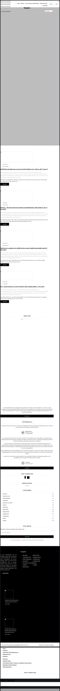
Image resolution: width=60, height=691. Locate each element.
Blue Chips (5, 493)
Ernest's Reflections (6, 498)
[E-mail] (28, 477)
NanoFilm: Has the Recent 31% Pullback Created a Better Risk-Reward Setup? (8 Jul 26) (10, 630)
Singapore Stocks (6, 511)
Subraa (52, 645)
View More (27, 468)
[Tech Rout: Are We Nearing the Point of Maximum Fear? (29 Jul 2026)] (12, 587)
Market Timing (5, 509)
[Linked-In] (6, 638)
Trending (4, 520)
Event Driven (5, 500)
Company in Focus (6, 496)
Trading (4, 518)
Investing (4, 504)
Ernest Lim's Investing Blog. (14, 645)
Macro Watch (5, 507)
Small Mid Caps (6, 513)
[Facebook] (25, 477)
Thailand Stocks (6, 516)
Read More (27, 416)
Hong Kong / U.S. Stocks (7, 502)
